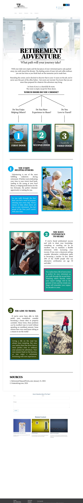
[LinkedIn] (66, 5)
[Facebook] (68, 5)
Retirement (29, 501)
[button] (15, 13)
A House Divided (35, 433)
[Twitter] (64, 5)
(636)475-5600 (18, 501)
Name (14, 395)
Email (43, 395)
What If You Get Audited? (54, 433)
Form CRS (41, 501)
